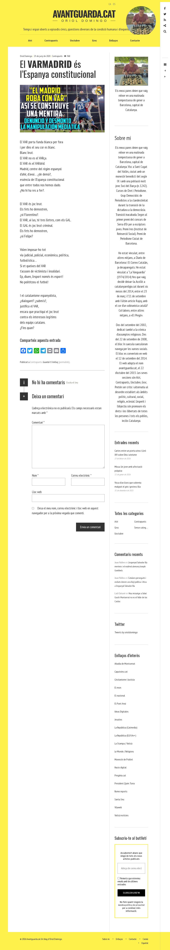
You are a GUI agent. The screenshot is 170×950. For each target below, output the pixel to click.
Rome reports (121, 791)
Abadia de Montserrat (125, 663)
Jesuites (118, 719)
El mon (118, 687)
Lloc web (37, 492)
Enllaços (113, 40)
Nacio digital (121, 767)
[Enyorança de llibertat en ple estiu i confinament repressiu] (165, 71)
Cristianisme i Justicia (125, 679)
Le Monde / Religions (124, 751)
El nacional (120, 695)
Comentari (38, 422)
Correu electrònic (81, 475)
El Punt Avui (120, 703)
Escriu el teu (72, 382)
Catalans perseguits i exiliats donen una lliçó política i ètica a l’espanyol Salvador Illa (131, 581)
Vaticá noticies (121, 815)
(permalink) (64, 362)
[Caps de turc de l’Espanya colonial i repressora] (165, 77)
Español (145, 943)
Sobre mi (106, 939)
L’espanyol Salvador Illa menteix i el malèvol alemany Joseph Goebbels (131, 566)
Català (145, 939)
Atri (30, 40)
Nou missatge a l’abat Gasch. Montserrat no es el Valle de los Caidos (131, 597)
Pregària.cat (120, 775)
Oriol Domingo (26, 56)
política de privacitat (135, 905)
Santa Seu (119, 799)
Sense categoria (142, 527)
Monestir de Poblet (124, 759)
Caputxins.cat (121, 671)
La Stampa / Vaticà (123, 743)
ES (114, 4)
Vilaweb (118, 807)
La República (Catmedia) (126, 727)
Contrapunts (51, 40)
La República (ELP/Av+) (125, 735)
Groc (94, 40)
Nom (35, 475)
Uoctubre (75, 40)
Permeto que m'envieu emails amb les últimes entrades (129, 881)
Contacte (135, 40)
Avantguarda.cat (84, 13)
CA (110, 4)
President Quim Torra (125, 783)
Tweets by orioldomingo (126, 632)
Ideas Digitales (121, 711)
